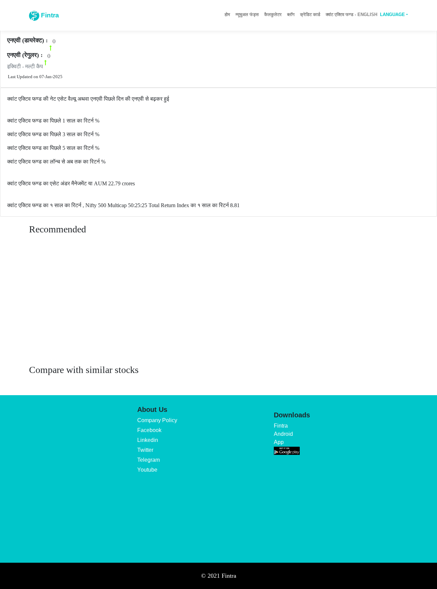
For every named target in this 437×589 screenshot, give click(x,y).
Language (392, 14)
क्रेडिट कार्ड (310, 14)
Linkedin (147, 440)
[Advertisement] (218, 306)
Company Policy (157, 420)
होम (227, 14)
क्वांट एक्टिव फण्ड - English (351, 14)
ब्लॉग (291, 14)
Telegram (148, 460)
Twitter (145, 450)
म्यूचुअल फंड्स (247, 14)
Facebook (149, 430)
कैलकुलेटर (273, 14)
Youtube (147, 470)
